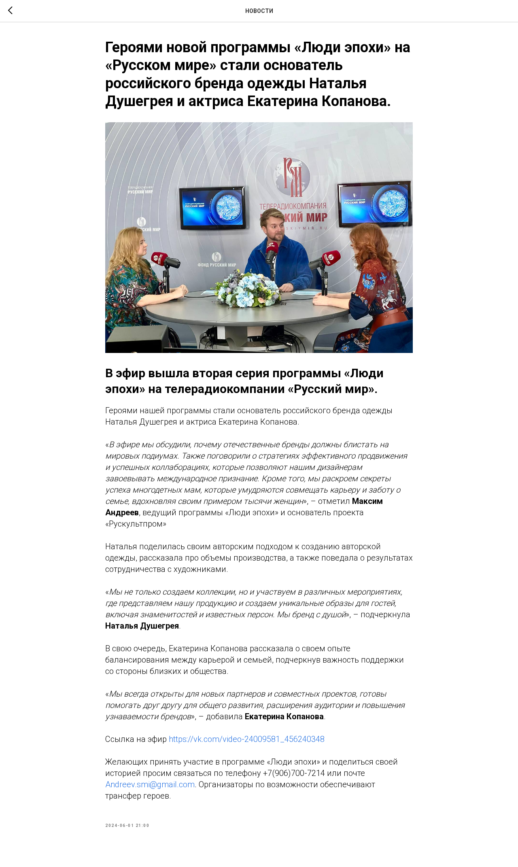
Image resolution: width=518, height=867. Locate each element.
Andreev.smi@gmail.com (150, 784)
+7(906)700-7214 (294, 773)
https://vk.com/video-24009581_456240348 (247, 739)
